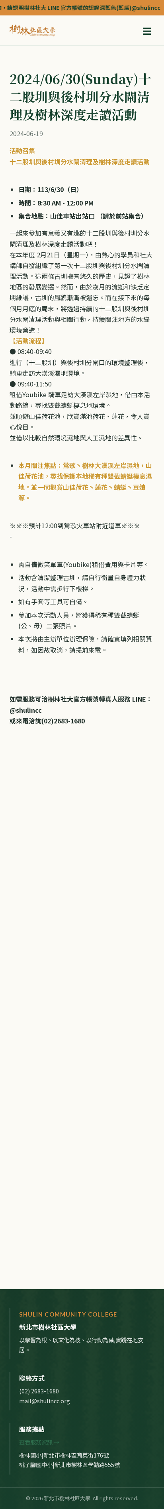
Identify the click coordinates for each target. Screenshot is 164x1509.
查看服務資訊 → (39, 1442)
